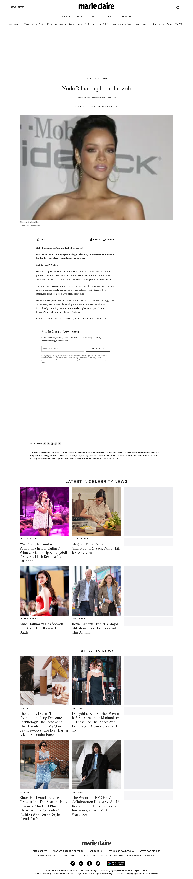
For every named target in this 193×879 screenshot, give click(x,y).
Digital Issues (158, 24)
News (115, 107)
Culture (112, 17)
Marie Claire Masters (56, 24)
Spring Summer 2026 (79, 24)
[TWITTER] (48, 443)
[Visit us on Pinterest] (98, 863)
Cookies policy (69, 855)
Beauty (78, 17)
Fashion (65, 17)
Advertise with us (150, 851)
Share (43, 240)
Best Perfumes (141, 24)
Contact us (96, 851)
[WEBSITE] (55, 443)
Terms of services (70, 356)
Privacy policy (46, 855)
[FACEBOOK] (44, 443)
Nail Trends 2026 (100, 24)
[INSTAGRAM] (52, 443)
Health (91, 17)
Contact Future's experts (68, 851)
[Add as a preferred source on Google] (132, 863)
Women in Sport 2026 (33, 24)
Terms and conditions (121, 851)
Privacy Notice (46, 358)
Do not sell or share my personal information (128, 855)
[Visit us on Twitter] (72, 863)
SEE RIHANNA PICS (47, 265)
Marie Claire (83, 107)
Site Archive (40, 851)
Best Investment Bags (121, 24)
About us (89, 855)
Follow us (96, 240)
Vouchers (126, 17)
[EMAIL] (59, 443)
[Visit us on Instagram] (81, 863)
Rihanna (83, 254)
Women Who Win (175, 24)
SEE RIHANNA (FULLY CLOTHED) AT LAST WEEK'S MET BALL (71, 318)
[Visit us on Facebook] (89, 863)
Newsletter (110, 240)
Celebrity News (96, 78)
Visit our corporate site (135, 871)
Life (101, 17)
